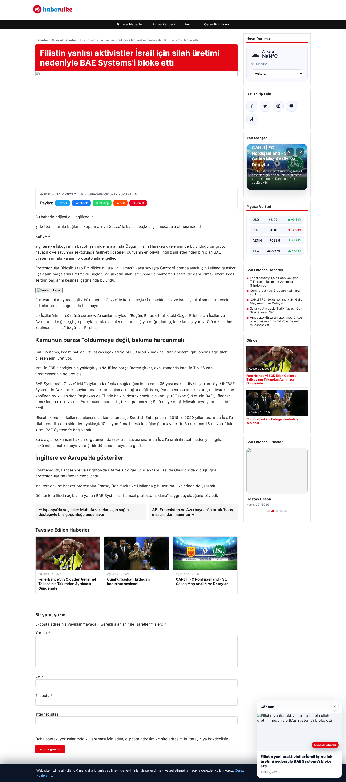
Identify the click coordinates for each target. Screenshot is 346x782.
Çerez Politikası (216, 24)
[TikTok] (251, 119)
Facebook (81, 203)
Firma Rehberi (164, 24)
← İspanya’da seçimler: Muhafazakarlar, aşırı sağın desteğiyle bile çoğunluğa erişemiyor (84, 512)
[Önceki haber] (290, 152)
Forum (189, 24)
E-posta (43, 695)
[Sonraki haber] (300, 152)
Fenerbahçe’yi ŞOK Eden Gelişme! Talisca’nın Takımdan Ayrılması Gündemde (274, 281)
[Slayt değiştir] (268, 511)
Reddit (120, 203)
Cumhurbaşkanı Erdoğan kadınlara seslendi (275, 292)
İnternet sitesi (47, 714)
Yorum (42, 632)
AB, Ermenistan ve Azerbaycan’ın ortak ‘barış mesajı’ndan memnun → (192, 512)
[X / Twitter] (265, 106)
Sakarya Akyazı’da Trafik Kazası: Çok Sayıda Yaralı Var (276, 310)
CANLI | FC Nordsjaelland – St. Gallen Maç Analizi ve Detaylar (277, 301)
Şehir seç (259, 64)
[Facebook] (251, 106)
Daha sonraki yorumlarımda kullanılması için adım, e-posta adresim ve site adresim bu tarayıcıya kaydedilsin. (132, 739)
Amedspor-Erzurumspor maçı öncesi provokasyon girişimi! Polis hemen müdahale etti (276, 321)
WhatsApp (102, 203)
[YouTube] (291, 106)
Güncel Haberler (130, 24)
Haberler (41, 40)
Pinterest (138, 203)
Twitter (62, 203)
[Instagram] (278, 106)
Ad (39, 677)
